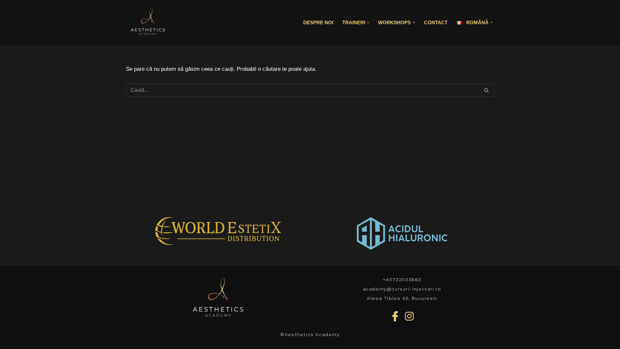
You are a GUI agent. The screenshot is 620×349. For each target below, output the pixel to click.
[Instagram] (409, 316)
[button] (368, 22)
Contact (436, 22)
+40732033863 (402, 279)
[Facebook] (395, 316)
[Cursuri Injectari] (148, 22)
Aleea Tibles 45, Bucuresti (402, 298)
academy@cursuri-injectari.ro (402, 288)
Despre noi (318, 22)
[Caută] (487, 90)
